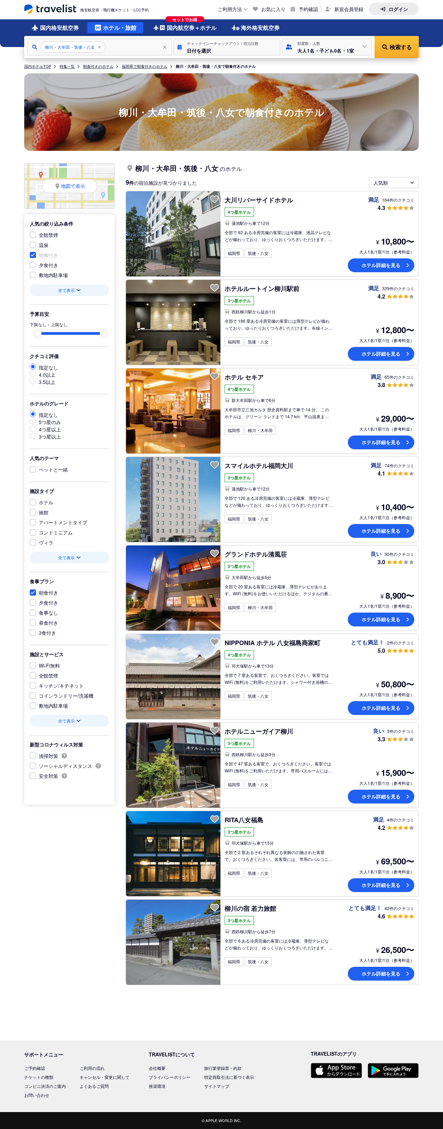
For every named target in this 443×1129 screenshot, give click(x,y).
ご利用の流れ (92, 1068)
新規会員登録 (348, 9)
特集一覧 (67, 66)
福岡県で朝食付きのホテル (145, 66)
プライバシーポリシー (169, 1077)
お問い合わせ (36, 1095)
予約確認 (308, 9)
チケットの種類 (38, 1077)
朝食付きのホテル (98, 66)
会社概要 (157, 1068)
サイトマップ (216, 1086)
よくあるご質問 (94, 1086)
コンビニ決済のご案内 (45, 1086)
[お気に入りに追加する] (214, 199)
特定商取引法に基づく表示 (229, 1077)
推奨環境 (157, 1086)
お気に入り (273, 9)
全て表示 (66, 290)
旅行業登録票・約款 (223, 1068)
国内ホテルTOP (37, 66)
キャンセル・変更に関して (104, 1077)
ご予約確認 (34, 1068)
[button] (226, 47)
